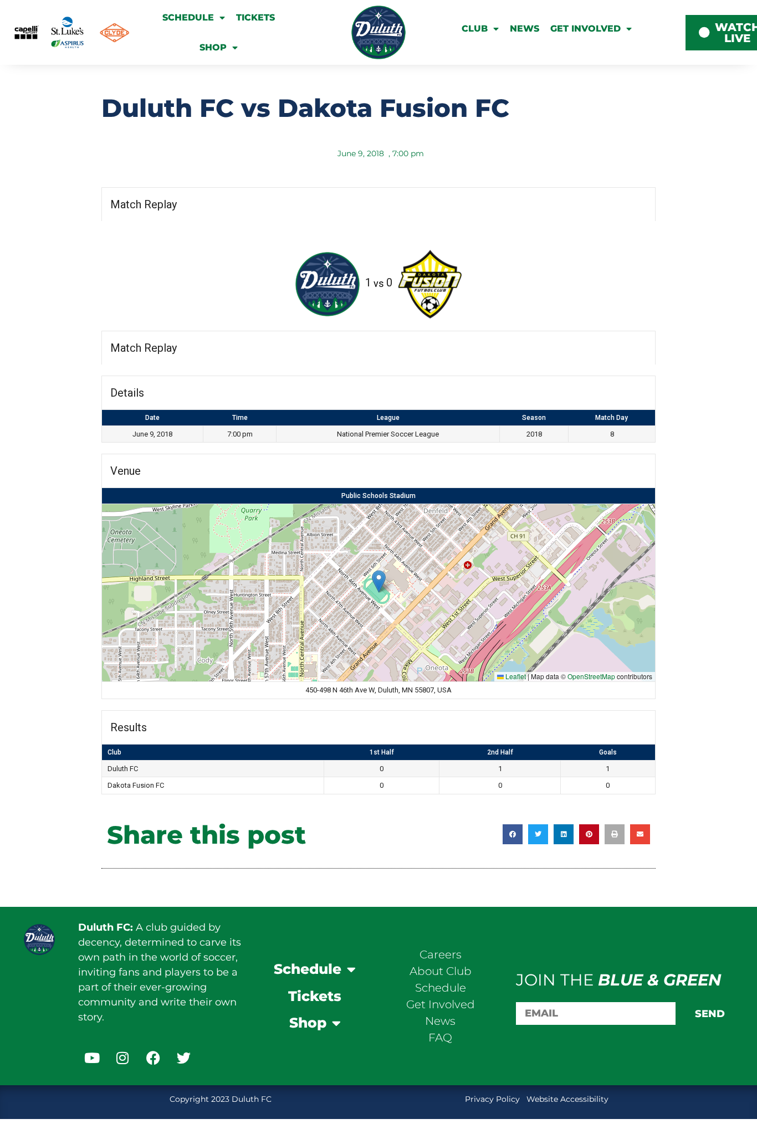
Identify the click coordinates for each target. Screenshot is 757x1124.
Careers (441, 954)
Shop (213, 47)
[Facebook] (153, 1057)
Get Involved (585, 28)
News (524, 28)
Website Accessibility (567, 1099)
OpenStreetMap (591, 676)
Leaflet (515, 676)
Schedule (188, 17)
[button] (379, 581)
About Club (441, 971)
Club (475, 28)
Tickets (255, 17)
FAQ (440, 1037)
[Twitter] (183, 1057)
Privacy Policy (493, 1099)
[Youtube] (92, 1057)
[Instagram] (122, 1057)
